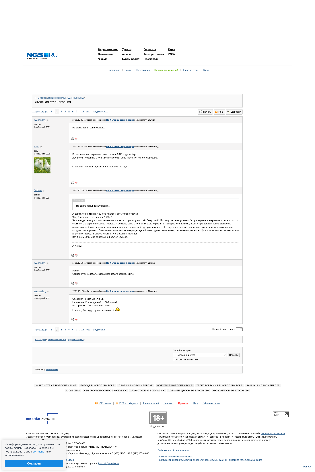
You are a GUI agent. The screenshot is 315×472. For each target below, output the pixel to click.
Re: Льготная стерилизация (120, 120)
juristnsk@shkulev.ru (108, 463)
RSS (220, 111)
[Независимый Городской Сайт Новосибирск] (42, 56)
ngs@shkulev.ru (67, 460)
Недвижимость (108, 49)
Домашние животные (56, 98)
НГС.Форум (40, 98)
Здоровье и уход (75, 98)
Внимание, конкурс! (166, 70)
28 (82, 111)
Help (195, 403)
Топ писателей (151, 403)
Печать (207, 111)
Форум (102, 58)
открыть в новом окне (187, 359)
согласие (38, 451)
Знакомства (105, 54)
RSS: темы (105, 403)
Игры (171, 49)
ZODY (171, 54)
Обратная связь (211, 403)
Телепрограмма (154, 54)
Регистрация (143, 70)
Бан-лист (169, 403)
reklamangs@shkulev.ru (273, 433)
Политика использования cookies (175, 456)
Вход (206, 70)
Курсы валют (130, 58)
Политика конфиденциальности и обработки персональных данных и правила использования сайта (210, 460)
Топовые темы (190, 70)
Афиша (126, 54)
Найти (128, 70)
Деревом (236, 111)
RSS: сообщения (128, 403)
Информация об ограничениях (173, 450)
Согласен (34, 463)
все (88, 111)
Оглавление (113, 70)
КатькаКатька (52, 369)
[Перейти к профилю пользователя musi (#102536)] (42, 172)
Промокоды (151, 58)
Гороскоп (150, 49)
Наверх (307, 466)
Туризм (126, 49)
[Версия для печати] (72, 138)
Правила (183, 403)
